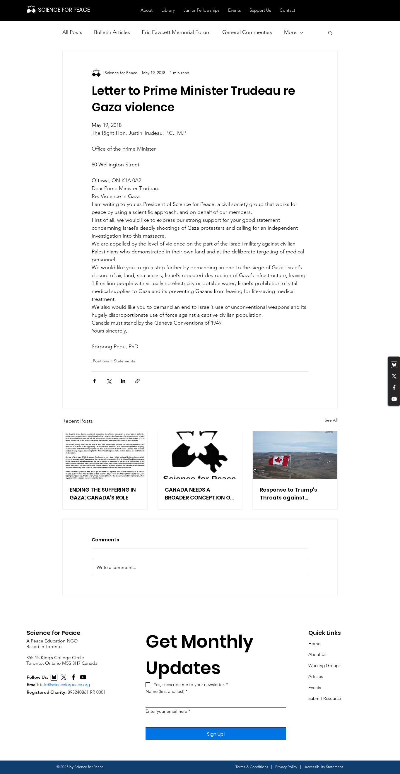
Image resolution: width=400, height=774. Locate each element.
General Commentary (247, 32)
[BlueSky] (54, 677)
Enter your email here (168, 711)
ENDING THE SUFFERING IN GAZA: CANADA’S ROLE (103, 493)
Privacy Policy (286, 767)
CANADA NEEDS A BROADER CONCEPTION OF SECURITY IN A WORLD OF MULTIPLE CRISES (199, 494)
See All (331, 420)
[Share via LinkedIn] (123, 381)
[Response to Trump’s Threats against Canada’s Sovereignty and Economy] (295, 455)
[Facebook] (394, 387)
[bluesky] (394, 365)
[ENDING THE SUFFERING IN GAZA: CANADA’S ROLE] (105, 455)
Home (314, 643)
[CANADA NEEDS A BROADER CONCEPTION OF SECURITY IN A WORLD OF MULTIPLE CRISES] (200, 455)
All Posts (72, 32)
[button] (146, 10)
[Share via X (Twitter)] (109, 381)
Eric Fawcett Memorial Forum (176, 32)
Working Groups (324, 665)
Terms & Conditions (251, 767)
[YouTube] (394, 399)
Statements (124, 361)
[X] (63, 677)
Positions (101, 361)
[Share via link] (137, 381)
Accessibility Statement (324, 767)
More (290, 32)
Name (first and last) (167, 691)
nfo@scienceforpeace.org (65, 684)
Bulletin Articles (112, 32)
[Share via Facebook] (94, 381)
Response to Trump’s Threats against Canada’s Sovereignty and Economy (291, 494)
